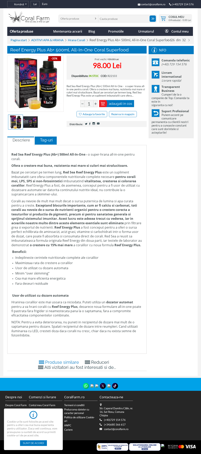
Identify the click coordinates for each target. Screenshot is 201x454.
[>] (189, 40)
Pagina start (19, 40)
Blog (91, 31)
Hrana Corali (76, 40)
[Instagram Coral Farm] (92, 385)
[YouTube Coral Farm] (109, 385)
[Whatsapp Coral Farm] (86, 386)
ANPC (67, 425)
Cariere (68, 429)
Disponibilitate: (79, 75)
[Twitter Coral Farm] (103, 386)
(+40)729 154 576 (183, 4)
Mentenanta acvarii (67, 31)
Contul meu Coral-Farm (42, 405)
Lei (35, 4)
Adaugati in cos (120, 104)
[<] (168, 40)
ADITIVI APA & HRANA (47, 40)
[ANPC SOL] (145, 446)
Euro (44, 3)
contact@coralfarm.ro (153, 4)
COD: (104, 75)
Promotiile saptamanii (116, 32)
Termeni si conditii (74, 405)
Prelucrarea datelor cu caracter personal (76, 411)
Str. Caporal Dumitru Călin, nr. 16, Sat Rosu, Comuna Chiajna (116, 412)
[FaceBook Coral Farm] (96, 385)
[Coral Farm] (28, 16)
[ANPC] (112, 446)
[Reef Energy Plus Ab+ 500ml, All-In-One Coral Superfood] (35, 84)
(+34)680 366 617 (115, 424)
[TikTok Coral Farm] (115, 386)
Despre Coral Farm (16, 405)
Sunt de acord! (33, 443)
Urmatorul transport (146, 32)
